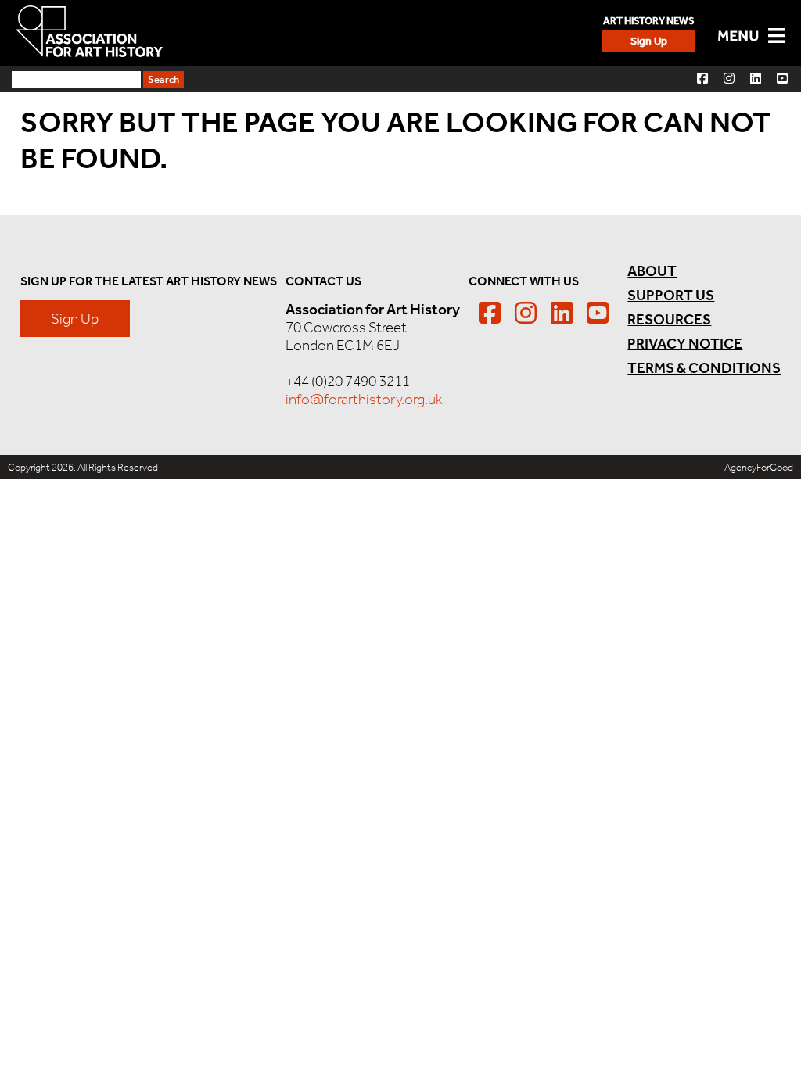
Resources (669, 319)
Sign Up (648, 41)
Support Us (670, 295)
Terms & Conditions (704, 368)
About (652, 271)
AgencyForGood (758, 467)
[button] (702, 78)
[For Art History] (89, 32)
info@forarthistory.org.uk (364, 399)
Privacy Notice (684, 344)
